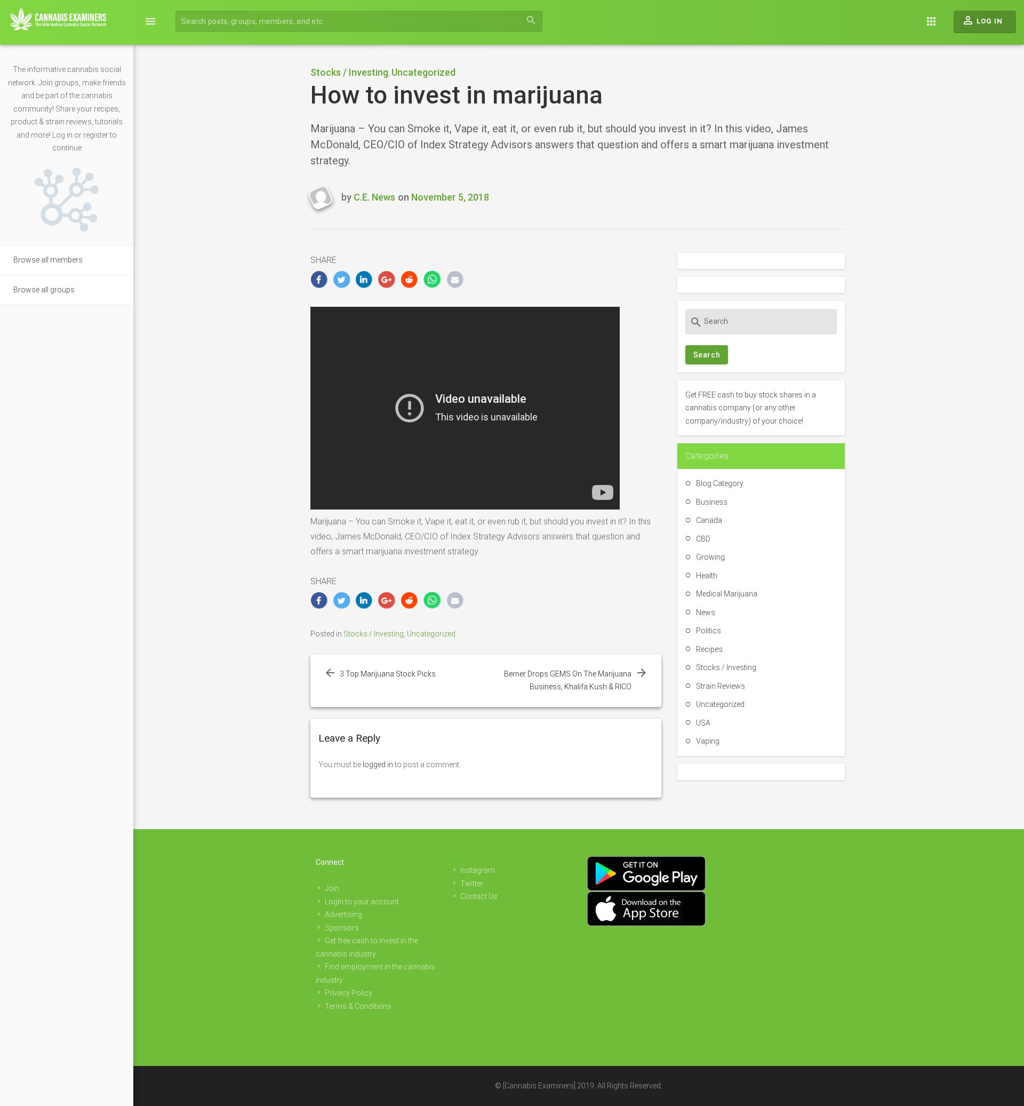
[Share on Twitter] (341, 279)
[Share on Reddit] (410, 279)
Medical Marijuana (726, 594)
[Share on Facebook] (319, 279)
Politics (708, 630)
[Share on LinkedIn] (364, 279)
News (705, 612)
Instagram (477, 870)
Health (706, 575)
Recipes (709, 649)
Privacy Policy (348, 993)
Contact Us (479, 896)
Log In (982, 20)
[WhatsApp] (432, 279)
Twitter (471, 883)
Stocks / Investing (349, 72)
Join (332, 888)
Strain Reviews (720, 686)
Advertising (343, 914)
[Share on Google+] (387, 279)
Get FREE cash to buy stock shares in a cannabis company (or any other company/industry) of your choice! (750, 408)
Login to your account (362, 901)
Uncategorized (423, 72)
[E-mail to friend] (455, 279)
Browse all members (48, 260)
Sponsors (342, 928)
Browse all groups (44, 289)
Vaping (707, 741)
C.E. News (374, 197)
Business (711, 502)
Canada (709, 520)
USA (703, 723)
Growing (710, 557)
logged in (378, 764)
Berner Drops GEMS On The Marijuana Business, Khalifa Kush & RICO (567, 680)
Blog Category (719, 483)
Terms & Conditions (358, 1006)
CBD (703, 539)
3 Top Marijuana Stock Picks (388, 674)
